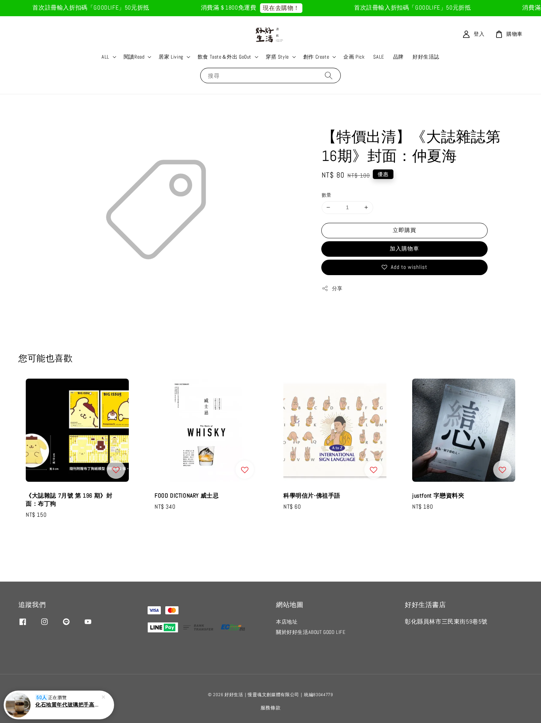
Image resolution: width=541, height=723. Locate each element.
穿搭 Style (277, 56)
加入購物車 (404, 248)
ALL (105, 56)
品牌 (398, 56)
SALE (378, 56)
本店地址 (286, 621)
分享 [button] (337, 288)
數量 (327, 195)
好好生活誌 (426, 56)
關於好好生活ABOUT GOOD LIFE (311, 632)
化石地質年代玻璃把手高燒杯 (67, 704)
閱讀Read (134, 56)
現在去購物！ (272, 8)
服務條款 (271, 708)
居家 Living (171, 56)
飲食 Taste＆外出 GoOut (224, 56)
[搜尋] (328, 75)
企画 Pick (353, 56)
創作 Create (316, 56)
